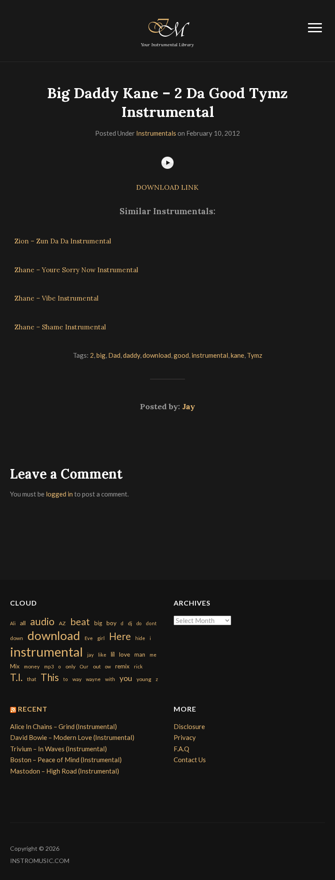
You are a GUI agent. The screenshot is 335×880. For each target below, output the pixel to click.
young (144, 679)
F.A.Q (181, 749)
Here (120, 636)
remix (122, 666)
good (181, 355)
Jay (188, 406)
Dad (114, 355)
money (32, 666)
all (23, 623)
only (70, 666)
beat (80, 621)
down (16, 638)
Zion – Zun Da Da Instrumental (62, 241)
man (139, 654)
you (126, 678)
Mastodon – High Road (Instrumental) (64, 771)
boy (111, 623)
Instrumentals (156, 133)
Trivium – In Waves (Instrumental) (58, 749)
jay (90, 654)
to (65, 679)
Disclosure (189, 726)
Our (84, 666)
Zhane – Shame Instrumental (60, 327)
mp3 (49, 666)
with (110, 679)
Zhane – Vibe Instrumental (56, 298)
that (31, 679)
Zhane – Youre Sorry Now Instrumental (76, 270)
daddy (131, 355)
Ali (13, 623)
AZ (62, 623)
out (97, 666)
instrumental (209, 355)
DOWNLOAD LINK (167, 187)
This (50, 677)
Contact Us (190, 760)
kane (237, 355)
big (101, 355)
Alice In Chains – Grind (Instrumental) (63, 726)
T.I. (16, 677)
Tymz (254, 355)
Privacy (185, 737)
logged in (59, 494)
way (77, 679)
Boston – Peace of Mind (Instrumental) (66, 760)
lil (113, 654)
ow (108, 666)
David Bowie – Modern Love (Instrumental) (72, 737)
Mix (15, 666)
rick (138, 666)
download (157, 355)
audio (42, 621)
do (139, 623)
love (124, 654)
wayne (93, 679)
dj (130, 623)
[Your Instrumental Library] (167, 26)
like (102, 654)
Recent (33, 709)
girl (101, 638)
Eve (89, 638)
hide (140, 638)
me (153, 654)
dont (151, 623)
